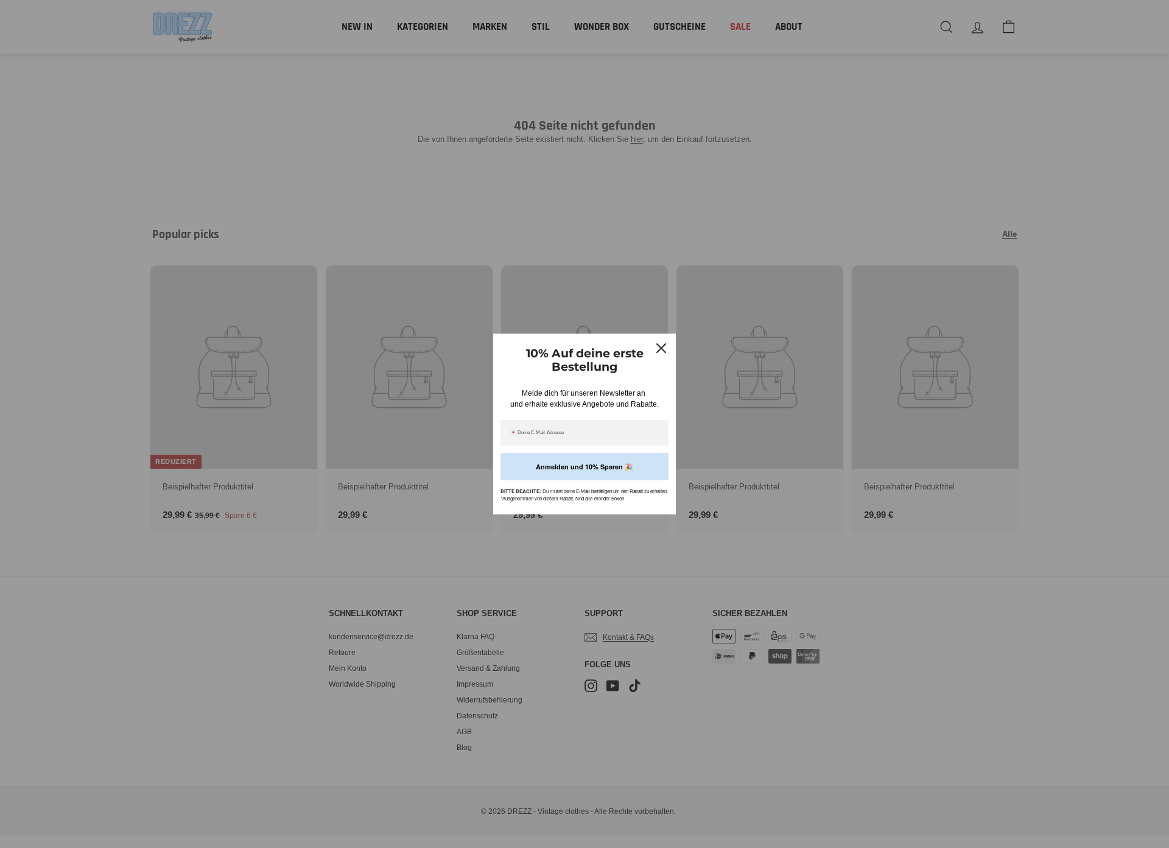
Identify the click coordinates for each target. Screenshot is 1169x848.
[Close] (661, 348)
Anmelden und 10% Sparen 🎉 (584, 466)
